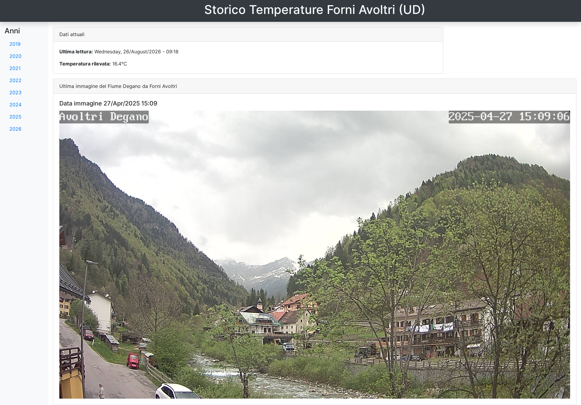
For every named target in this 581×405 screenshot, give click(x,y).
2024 (15, 105)
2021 (15, 68)
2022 (15, 80)
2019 (15, 44)
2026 (15, 129)
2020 (15, 56)
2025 (15, 117)
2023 (15, 92)
